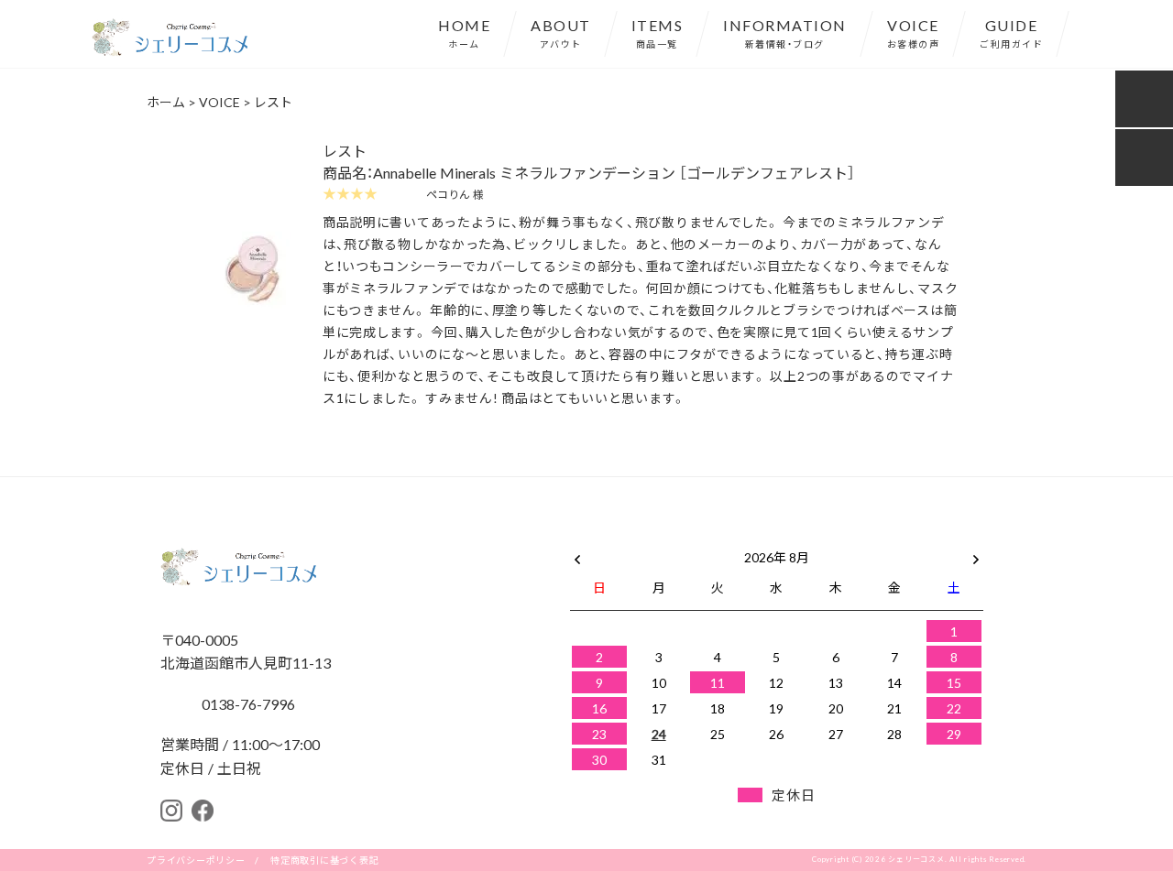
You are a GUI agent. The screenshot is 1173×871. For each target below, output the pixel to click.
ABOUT (561, 32)
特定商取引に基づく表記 (324, 859)
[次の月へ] (976, 553)
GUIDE (1011, 32)
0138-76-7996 (246, 703)
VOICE (913, 32)
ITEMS (657, 32)
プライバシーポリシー (196, 859)
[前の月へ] (577, 553)
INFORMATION (785, 32)
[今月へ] (658, 538)
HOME (464, 32)
